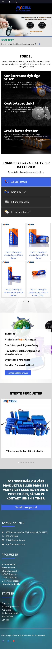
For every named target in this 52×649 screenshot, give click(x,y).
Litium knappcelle (10, 570)
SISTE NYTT (7, 40)
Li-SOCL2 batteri (9, 574)
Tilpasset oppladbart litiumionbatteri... (26, 451)
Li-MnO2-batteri (9, 577)
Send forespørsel (26, 507)
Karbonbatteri (8, 567)
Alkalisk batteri (9, 564)
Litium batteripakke (11, 584)
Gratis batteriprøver (18, 372)
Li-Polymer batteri (10, 580)
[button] (6, 25)
